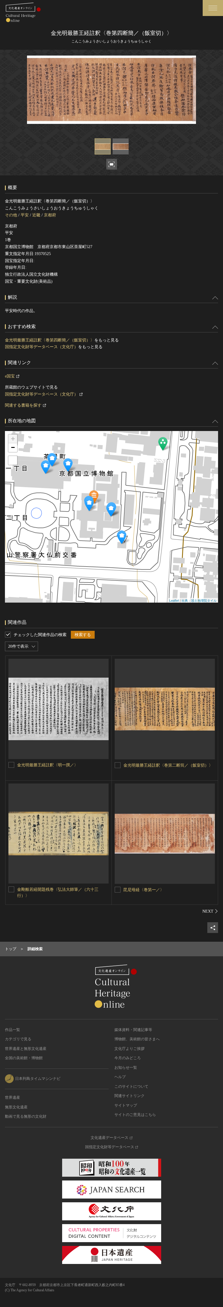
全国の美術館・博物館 (24, 1058)
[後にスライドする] (210, 911)
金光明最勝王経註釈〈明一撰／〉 (47, 765)
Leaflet (174, 600)
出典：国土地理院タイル (199, 600)
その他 (11, 215)
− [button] (13, 447)
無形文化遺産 (16, 1107)
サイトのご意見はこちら (135, 1114)
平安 (25, 215)
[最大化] (12, 460)
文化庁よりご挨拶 (129, 1048)
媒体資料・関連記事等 (133, 1030)
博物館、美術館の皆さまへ (137, 1039)
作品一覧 (12, 1030)
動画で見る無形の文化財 (25, 1116)
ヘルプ (120, 1077)
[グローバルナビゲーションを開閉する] (213, 8)
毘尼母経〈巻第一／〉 (143, 890)
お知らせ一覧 (125, 1067)
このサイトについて (131, 1086)
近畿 (36, 215)
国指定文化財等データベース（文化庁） (41, 347)
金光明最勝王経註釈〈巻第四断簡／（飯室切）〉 (49, 340)
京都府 (50, 215)
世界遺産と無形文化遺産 (25, 1048)
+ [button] (13, 438)
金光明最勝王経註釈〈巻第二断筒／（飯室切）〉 (168, 765)
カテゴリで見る (18, 1039)
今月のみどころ (127, 1058)
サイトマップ (125, 1105)
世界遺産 (12, 1097)
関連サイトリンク (129, 1096)
